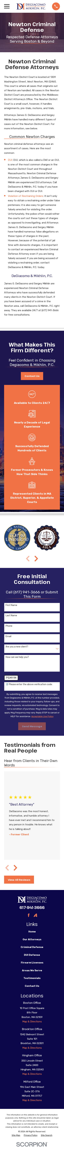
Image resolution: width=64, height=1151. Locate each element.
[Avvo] (35, 915)
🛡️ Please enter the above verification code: (29, 684)
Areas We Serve (32, 970)
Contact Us (32, 376)
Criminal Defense (32, 947)
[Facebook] (28, 915)
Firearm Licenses (32, 962)
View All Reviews (19, 879)
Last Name (11, 615)
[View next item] (36, 559)
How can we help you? (17, 657)
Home (32, 931)
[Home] (30, 6)
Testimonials (32, 978)
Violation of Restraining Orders (25, 196)
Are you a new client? (17, 646)
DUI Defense (32, 954)
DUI (10, 160)
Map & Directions (32, 1021)
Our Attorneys (32, 939)
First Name (11, 605)
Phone (9, 626)
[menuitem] (16, 1135)
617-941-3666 (32, 907)
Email (8, 636)
